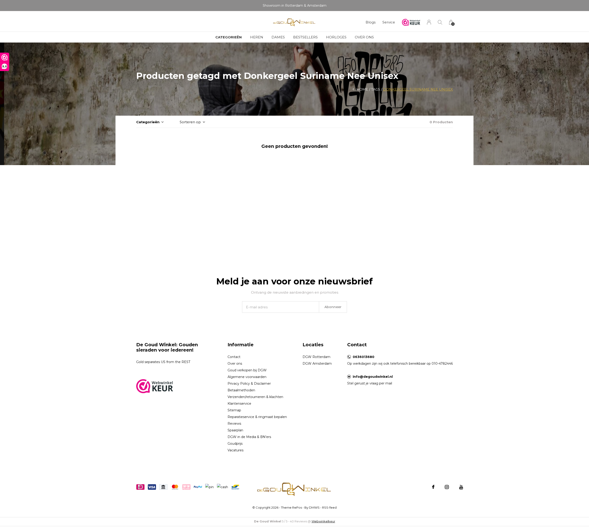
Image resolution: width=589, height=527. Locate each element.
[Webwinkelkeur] (154, 386)
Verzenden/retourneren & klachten (255, 397)
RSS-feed (329, 507)
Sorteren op (190, 122)
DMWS (314, 507)
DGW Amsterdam (317, 363)
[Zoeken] (440, 22)
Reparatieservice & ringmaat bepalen (257, 417)
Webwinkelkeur (323, 521)
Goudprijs (235, 443)
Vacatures (235, 450)
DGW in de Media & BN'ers (249, 437)
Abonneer (332, 307)
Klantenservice (239, 403)
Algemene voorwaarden (247, 377)
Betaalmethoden (241, 390)
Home (362, 89)
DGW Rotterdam (316, 357)
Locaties (313, 344)
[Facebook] (433, 487)
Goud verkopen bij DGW (247, 370)
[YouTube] (461, 487)
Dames (278, 37)
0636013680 (363, 357)
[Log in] (429, 22)
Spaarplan (235, 430)
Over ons (364, 37)
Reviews (234, 423)
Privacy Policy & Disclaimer (249, 383)
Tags (375, 89)
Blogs (370, 22)
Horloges (336, 37)
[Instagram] (447, 487)
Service (388, 22)
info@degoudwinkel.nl (373, 377)
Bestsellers (305, 37)
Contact (234, 357)
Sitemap (234, 410)
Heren (256, 37)
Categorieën (228, 37)
